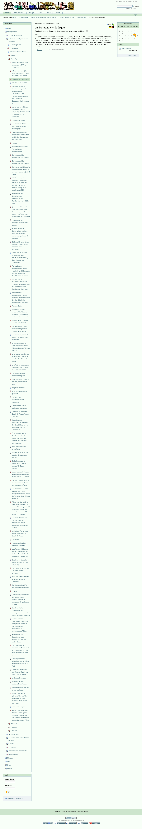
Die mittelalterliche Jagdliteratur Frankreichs (20, 156)
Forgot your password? (15, 798)
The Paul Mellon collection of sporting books (20, 689)
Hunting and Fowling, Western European (19, 544)
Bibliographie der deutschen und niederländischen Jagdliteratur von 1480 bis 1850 (20, 198)
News (49, 13)
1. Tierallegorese (15, 45)
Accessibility (127, 1)
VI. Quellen (12, 747)
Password (8, 785)
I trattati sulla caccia (18, 120)
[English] (112, 27)
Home (7, 13)
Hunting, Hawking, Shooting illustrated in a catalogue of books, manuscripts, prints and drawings (20, 233)
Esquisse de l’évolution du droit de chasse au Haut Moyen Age (20, 562)
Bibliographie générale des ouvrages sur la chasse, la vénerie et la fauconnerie (21, 245)
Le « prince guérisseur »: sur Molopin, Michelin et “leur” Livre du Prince (20, 672)
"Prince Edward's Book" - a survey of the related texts (20, 382)
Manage (31, 13)
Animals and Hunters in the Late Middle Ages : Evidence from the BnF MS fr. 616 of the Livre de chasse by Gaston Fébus (20, 715)
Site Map (119, 1)
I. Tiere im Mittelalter (15, 35)
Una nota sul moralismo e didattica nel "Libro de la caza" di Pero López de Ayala (20, 357)
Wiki (40, 13)
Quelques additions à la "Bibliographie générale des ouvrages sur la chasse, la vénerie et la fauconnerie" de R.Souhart (21, 212)
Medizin (13, 55)
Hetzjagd (14, 723)
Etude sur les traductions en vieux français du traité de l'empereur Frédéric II (20, 483)
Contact (135, 1)
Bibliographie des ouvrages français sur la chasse (20, 222)
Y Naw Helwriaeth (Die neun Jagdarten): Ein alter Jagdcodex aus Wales (20, 73)
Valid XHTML (71, 823)
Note (37, 35)
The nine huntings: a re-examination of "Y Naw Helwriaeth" (20, 65)
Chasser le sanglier (18, 707)
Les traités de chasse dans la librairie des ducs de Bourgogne (20, 126)
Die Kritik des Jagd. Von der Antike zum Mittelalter (20, 586)
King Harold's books (18, 388)
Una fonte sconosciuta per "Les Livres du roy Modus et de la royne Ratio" (21, 367)
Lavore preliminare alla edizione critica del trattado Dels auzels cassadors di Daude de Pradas (20, 522)
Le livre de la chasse (19, 678)
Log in (135, 15)
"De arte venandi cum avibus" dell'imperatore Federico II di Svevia (19, 329)
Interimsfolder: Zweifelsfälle (17, 751)
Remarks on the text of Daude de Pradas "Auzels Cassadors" (20, 414)
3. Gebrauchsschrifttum (66, 17)
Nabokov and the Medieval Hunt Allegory (19, 683)
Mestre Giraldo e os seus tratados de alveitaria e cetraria (20, 455)
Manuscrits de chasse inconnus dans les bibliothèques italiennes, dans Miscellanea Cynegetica (20, 257)
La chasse (15, 539)
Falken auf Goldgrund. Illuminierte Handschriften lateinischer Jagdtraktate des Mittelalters (20, 135)
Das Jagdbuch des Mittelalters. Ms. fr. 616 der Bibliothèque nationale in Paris (21, 662)
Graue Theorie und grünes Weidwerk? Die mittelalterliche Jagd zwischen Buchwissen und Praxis (19, 698)
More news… (132, 55)
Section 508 (47, 823)
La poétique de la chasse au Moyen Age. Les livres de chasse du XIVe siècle (20, 474)
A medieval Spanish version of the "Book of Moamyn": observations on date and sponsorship (20, 313)
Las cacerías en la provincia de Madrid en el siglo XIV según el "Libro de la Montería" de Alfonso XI (20, 650)
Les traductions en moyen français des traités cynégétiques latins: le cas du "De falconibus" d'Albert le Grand (21, 493)
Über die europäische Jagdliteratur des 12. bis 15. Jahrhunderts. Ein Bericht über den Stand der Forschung (20, 438)
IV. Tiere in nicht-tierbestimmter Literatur (18, 739)
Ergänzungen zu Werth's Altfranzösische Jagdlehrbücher (20, 149)
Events (58, 13)
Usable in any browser (94, 823)
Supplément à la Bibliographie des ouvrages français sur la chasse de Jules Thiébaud (21, 611)
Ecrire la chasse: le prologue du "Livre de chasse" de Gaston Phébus (19, 464)
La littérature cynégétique (20, 79)
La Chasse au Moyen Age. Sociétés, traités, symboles (21, 570)
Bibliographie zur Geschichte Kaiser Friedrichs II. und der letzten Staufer (19, 638)
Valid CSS (82, 823)
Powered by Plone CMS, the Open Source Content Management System (71, 818)
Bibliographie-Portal (39, 6)
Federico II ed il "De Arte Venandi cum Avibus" (20, 321)
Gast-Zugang (129, 50)
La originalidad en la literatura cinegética (18, 375)
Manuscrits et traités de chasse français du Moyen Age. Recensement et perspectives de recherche (21, 112)
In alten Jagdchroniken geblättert (19, 392)
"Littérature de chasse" (19, 83)
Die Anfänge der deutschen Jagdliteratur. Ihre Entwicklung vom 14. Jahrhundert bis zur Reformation (20, 425)
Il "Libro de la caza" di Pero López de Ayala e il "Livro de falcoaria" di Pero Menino (21, 346)
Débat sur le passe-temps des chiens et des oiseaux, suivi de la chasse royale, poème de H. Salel (20, 599)
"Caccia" (15, 143)
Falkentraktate (17, 306)
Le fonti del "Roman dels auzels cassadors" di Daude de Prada (20, 533)
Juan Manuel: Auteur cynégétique (19, 448)
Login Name (9, 779)
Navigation (8, 23)
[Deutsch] (110, 27)
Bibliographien (18, 13)
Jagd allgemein (81, 17)
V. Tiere (11, 744)
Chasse (14, 591)
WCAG (59, 823)
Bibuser (39, 50)
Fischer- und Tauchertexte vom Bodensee (18, 399)
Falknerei (14, 727)
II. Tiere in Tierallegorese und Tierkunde (43, 17)
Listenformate (13, 754)
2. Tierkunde (14, 48)
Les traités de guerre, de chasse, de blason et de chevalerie (20, 337)
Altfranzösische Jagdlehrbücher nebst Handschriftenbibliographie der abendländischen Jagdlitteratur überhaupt (21, 271)
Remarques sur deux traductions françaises (19, 407)
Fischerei (14, 731)
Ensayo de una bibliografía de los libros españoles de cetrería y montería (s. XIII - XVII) (21, 170)
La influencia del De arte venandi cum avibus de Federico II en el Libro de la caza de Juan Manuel (20, 552)
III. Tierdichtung (13, 734)
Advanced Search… (132, 8)
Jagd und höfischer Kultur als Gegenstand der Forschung (20, 579)
